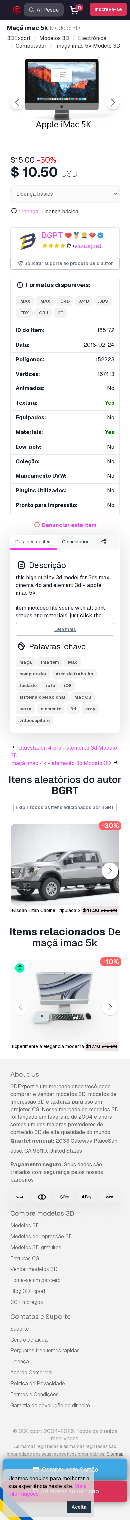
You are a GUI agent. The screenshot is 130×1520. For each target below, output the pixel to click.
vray (90, 709)
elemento (51, 709)
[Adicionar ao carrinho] (96, 895)
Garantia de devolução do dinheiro (50, 1405)
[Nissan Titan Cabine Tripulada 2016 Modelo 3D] (65, 864)
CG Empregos (26, 1302)
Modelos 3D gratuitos (35, 1247)
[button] (110, 871)
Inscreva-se (108, 9)
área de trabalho (74, 674)
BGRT (52, 235)
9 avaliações (87, 246)
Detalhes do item (33, 542)
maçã (25, 662)
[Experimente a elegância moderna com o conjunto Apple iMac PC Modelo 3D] (65, 1000)
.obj (43, 313)
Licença (19, 1361)
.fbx (24, 313)
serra (25, 709)
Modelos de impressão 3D (41, 1236)
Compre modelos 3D (42, 1213)
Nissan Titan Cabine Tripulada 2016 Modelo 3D (63, 910)
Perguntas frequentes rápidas (45, 1350)
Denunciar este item (69, 525)
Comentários (76, 542)
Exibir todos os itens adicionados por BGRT (65, 807)
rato (50, 685)
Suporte (19, 1328)
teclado (28, 685)
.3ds (103, 301)
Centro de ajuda (29, 1339)
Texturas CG (24, 1258)
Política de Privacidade (37, 1383)
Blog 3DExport (28, 1291)
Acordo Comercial (31, 1372)
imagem (50, 662)
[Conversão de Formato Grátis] (60, 313)
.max (24, 301)
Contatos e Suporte (40, 1316)
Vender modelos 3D (34, 1269)
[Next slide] (113, 102)
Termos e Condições (34, 1394)
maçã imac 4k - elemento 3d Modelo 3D (61, 763)
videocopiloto (34, 720)
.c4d (64, 301)
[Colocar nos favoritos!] (109, 895)
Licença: (29, 211)
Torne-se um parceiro (35, 1280)
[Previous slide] (17, 102)
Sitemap (115, 1454)
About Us (24, 1074)
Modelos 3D (25, 1225)
